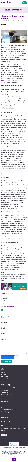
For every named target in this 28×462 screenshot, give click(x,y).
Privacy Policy (12, 456)
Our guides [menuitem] (4, 407)
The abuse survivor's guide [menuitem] (8, 409)
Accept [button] (14, 459)
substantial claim (6, 80)
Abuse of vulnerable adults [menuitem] (8, 388)
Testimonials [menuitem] (4, 379)
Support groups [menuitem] (5, 412)
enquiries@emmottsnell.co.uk (11, 425)
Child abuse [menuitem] (4, 390)
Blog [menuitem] (2, 405)
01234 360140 (6, 421)
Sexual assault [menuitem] (5, 392)
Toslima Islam (11, 20)
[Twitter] (5, 434)
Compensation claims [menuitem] (7, 394)
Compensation (10, 293)
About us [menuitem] (3, 372)
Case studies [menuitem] (4, 376)
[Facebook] (2, 434)
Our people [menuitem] (4, 374)
